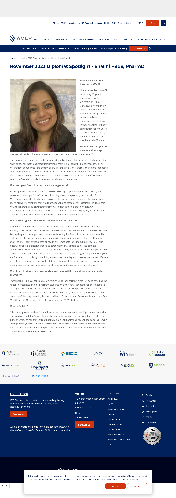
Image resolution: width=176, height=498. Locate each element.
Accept (115, 486)
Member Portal (115, 429)
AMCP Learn (113, 399)
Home (12, 58)
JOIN (152, 23)
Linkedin (150, 406)
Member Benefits (116, 419)
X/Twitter (151, 400)
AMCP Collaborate (116, 409)
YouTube (151, 422)
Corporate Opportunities (152, 39)
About (56, 23)
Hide (5, 486)
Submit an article (18, 426)
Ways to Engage (43, 39)
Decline (137, 486)
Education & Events (83, 39)
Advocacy (128, 39)
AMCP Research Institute (90, 23)
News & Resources (108, 39)
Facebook (151, 395)
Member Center (125, 23)
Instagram (151, 411)
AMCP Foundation (69, 23)
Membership (62, 39)
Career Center (114, 414)
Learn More (139, 48)
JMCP (114, 23)
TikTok (150, 417)
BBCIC (106, 23)
